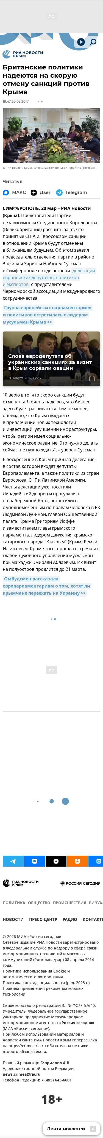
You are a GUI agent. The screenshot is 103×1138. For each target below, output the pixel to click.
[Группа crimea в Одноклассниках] (77, 861)
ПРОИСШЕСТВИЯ (69, 903)
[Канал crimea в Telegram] (13, 861)
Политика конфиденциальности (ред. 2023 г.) (46, 983)
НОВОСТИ (13, 920)
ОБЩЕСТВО (39, 903)
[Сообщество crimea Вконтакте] (34, 861)
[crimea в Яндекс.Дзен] (56, 861)
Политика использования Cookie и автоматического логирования (36, 974)
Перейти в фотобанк (81, 168)
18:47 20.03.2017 (16, 101)
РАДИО (70, 920)
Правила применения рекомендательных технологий (43, 992)
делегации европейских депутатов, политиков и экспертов (49, 278)
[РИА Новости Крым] (22, 54)
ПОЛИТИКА (14, 903)
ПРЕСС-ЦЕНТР (43, 920)
